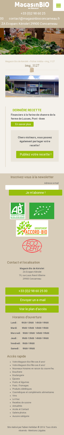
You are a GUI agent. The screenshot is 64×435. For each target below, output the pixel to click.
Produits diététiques (22, 389)
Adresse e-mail (51, 183)
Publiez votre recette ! (35, 154)
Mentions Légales (37, 430)
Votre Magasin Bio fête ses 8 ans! (28, 362)
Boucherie (17, 372)
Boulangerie (18, 375)
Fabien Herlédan (29, 427)
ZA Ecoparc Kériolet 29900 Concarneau (29, 24)
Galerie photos (19, 412)
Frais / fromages (20, 385)
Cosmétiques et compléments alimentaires (33, 392)
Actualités (17, 406)
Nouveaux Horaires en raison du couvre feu (33, 368)
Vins (14, 395)
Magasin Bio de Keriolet (16, 61)
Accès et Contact (20, 409)
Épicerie (16, 379)
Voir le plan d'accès (33, 309)
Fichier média (36, 61)
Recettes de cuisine (21, 402)
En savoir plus (23, 124)
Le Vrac (16, 399)
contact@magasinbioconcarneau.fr (34, 18)
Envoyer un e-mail (33, 300)
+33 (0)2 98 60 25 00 (32, 291)
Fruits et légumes (20, 382)
